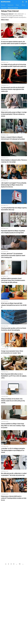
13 (19, 564)
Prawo (17, 5)
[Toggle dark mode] (22, 1)
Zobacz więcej (5, 19)
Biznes (23, 5)
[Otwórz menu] (25, 1)
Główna (3, 5)
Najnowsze (10, 5)
